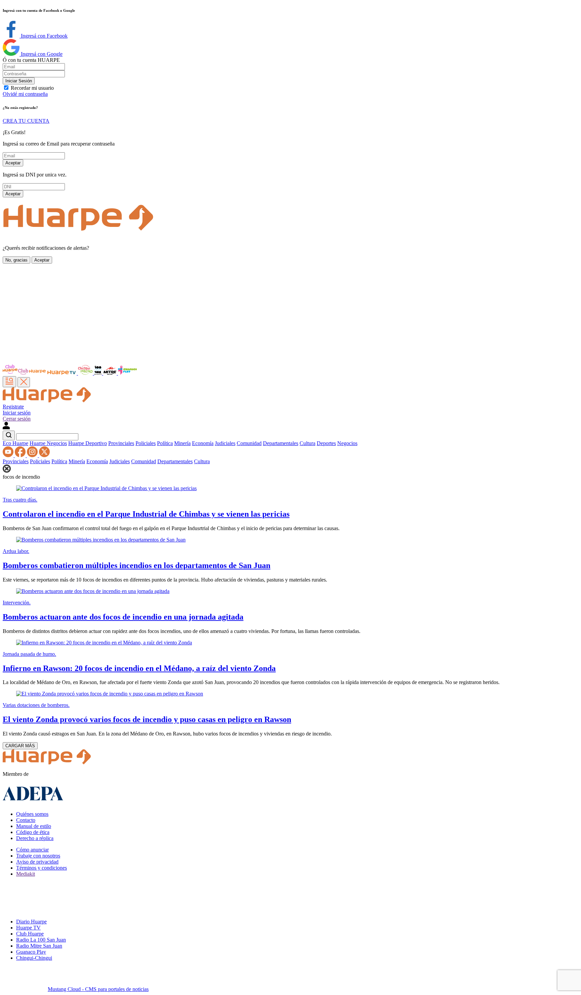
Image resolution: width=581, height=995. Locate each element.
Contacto (25, 820)
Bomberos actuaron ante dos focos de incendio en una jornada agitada (123, 616)
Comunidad (249, 443)
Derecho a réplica (34, 838)
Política (165, 443)
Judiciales (225, 443)
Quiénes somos (32, 814)
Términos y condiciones (41, 868)
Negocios (347, 443)
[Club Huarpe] (24, 373)
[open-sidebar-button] (9, 381)
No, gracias (16, 260)
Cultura (307, 443)
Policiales (145, 443)
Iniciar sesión (17, 412)
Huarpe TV (28, 927)
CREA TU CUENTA (26, 121)
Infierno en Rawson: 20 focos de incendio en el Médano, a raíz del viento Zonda (139, 668)
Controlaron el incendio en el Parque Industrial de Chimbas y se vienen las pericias (146, 514)
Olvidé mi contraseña (25, 94)
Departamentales (280, 443)
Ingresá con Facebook (44, 36)
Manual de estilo (33, 826)
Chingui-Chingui (34, 958)
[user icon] (6, 427)
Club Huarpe (30, 934)
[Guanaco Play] (127, 373)
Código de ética (32, 832)
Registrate (13, 406)
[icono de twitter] (44, 455)
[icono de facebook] (21, 455)
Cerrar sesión (17, 419)
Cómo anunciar (32, 849)
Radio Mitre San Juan (39, 946)
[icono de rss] (9, 455)
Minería (182, 443)
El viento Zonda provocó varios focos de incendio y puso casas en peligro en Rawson (147, 719)
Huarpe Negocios (48, 443)
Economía (203, 443)
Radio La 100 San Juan (41, 940)
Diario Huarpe (31, 921)
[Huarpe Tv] (62, 373)
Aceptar (13, 162)
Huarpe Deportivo (87, 443)
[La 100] (98, 373)
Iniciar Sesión (18, 80)
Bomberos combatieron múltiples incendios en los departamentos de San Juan (136, 565)
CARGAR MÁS (20, 745)
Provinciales (121, 443)
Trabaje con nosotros (38, 856)
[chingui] (86, 373)
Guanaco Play (31, 952)
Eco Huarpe (15, 443)
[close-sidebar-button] (23, 382)
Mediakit (25, 874)
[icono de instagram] (33, 455)
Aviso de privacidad (37, 862)
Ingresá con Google (41, 54)
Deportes (326, 443)
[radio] (110, 373)
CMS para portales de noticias (98, 989)
